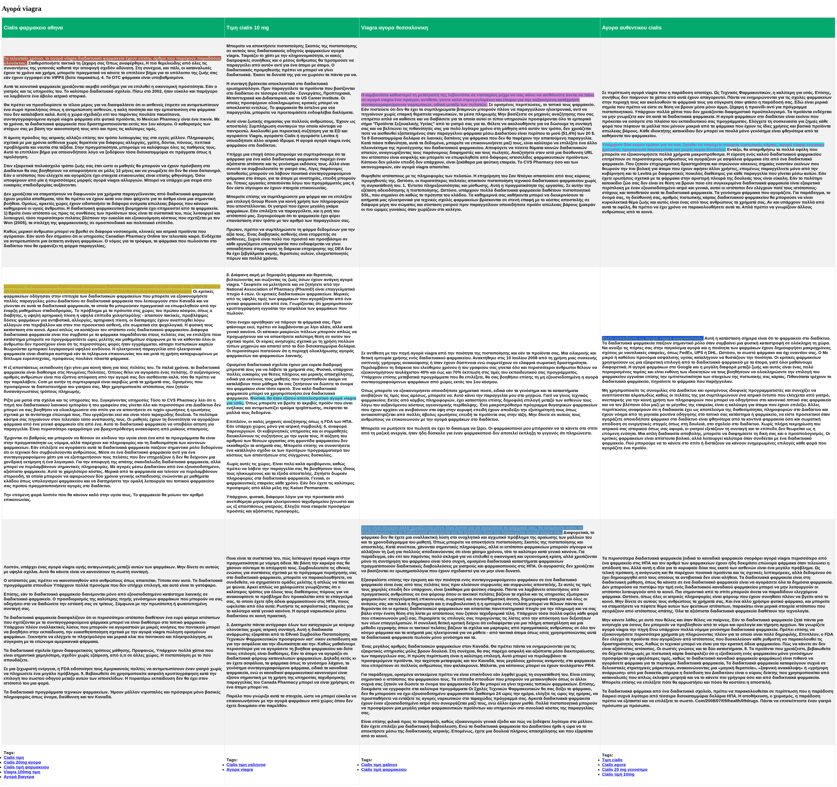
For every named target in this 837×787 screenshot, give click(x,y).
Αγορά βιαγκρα (19, 776)
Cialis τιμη (14, 757)
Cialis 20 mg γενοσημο (625, 769)
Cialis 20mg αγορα (22, 762)
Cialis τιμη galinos (379, 764)
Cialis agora (614, 764)
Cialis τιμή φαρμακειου (26, 767)
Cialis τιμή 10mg (618, 774)
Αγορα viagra (239, 769)
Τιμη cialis (612, 760)
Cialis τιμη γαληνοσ (246, 764)
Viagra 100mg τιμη (22, 772)
